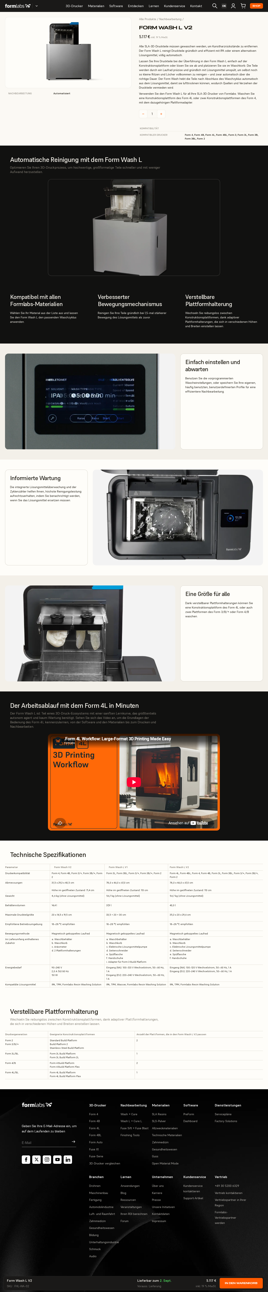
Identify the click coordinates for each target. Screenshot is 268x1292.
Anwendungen (130, 1186)
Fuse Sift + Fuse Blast (134, 1128)
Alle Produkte (147, 19)
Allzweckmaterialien (165, 1128)
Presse (156, 1200)
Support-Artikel (193, 1198)
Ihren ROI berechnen (134, 1214)
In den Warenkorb (241, 1283)
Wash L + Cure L (131, 1121)
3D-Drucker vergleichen (104, 1163)
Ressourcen (128, 1200)
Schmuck (95, 1249)
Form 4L (94, 1128)
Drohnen (94, 1186)
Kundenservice (174, 6)
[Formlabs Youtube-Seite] (57, 1159)
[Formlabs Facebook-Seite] (26, 1159)
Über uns (158, 1186)
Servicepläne (223, 1114)
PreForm (188, 1114)
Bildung (94, 1235)
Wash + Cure (129, 1114)
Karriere (157, 1193)
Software (116, 6)
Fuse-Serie (96, 1156)
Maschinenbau (98, 1193)
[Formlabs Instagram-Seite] (47, 1159)
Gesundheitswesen (164, 1149)
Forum (125, 1221)
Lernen (154, 6)
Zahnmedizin (160, 1142)
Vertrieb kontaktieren (228, 1193)
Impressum (159, 1221)
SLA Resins (159, 1114)
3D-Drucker (74, 6)
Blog (123, 1193)
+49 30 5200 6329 (227, 1186)
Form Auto (96, 1142)
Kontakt (196, 6)
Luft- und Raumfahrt (102, 1214)
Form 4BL (95, 1135)
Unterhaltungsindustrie (104, 1242)
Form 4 (93, 1114)
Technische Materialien (167, 1135)
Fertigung (95, 1200)
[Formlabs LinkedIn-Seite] (68, 1159)
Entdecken (136, 6)
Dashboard (190, 1121)
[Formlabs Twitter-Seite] (36, 1159)
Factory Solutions (226, 1121)
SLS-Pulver (159, 1121)
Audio (93, 1256)
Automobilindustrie (101, 1207)
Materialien (96, 6)
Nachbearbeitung (170, 19)
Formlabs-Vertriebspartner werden (225, 1217)
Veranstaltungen (131, 1207)
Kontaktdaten (161, 1214)
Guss (155, 1156)
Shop (256, 6)
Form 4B (94, 1121)
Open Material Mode (165, 1163)
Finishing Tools (130, 1135)
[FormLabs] (18, 6)
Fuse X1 (94, 1149)
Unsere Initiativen (163, 1207)
